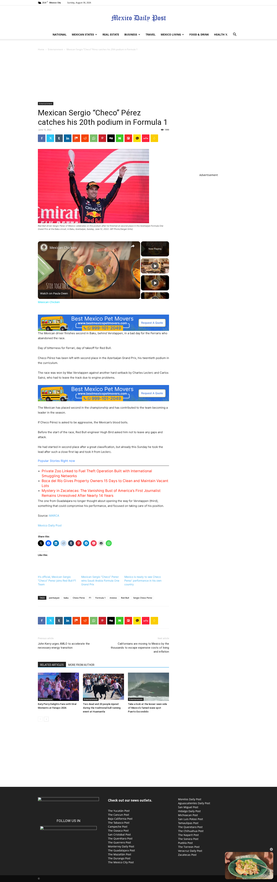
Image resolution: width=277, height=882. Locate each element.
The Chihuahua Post (191, 831)
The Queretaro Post (190, 827)
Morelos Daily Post (189, 799)
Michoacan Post (188, 815)
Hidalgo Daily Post (189, 811)
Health (219, 34)
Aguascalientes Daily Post (194, 803)
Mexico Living (171, 34)
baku (66, 597)
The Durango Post (119, 858)
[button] (234, 35)
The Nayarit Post (188, 835)
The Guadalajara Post (121, 850)
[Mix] (76, 138)
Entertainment (55, 49)
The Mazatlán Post (119, 854)
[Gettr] (145, 138)
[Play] (155, 266)
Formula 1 (100, 597)
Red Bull (125, 597)
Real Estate (111, 34)
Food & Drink (199, 34)
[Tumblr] (59, 138)
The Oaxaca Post (118, 830)
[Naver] (119, 138)
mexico (113, 597)
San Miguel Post (188, 807)
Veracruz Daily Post (190, 851)
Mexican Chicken (63, 247)
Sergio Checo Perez (142, 597)
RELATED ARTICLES (52, 664)
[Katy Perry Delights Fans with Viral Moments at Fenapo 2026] (58, 687)
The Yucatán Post (119, 811)
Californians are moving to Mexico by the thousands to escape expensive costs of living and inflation (140, 647)
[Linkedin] (67, 138)
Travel (150, 34)
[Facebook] (41, 138)
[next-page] (46, 719)
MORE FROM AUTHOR (81, 664)
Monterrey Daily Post (121, 846)
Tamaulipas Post (188, 823)
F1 (90, 597)
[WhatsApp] (93, 138)
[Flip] (128, 138)
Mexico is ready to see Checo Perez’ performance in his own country (142, 580)
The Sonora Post (188, 839)
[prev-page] (40, 719)
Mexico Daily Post (50, 525)
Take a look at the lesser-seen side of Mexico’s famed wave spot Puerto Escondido (147, 708)
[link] (44, 247)
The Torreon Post (189, 847)
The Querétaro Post (120, 838)
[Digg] (111, 138)
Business (130, 34)
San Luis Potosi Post (190, 819)
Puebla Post (185, 843)
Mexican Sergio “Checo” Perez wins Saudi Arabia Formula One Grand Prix (100, 580)
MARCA (54, 515)
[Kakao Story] (137, 138)
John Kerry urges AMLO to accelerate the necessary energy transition (64, 645)
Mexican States (83, 34)
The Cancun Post (118, 814)
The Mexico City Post (121, 862)
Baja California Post (120, 818)
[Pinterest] (102, 138)
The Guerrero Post (119, 842)
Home (41, 49)
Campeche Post (117, 826)
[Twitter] (226, 34)
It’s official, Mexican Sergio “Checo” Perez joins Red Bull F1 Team (57, 580)
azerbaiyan (54, 597)
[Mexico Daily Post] (138, 18)
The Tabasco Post (118, 822)
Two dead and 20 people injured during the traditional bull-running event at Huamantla (102, 708)
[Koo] (154, 138)
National (60, 34)
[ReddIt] (85, 138)
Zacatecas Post (187, 855)
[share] (132, 246)
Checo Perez (79, 597)
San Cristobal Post (119, 834)
